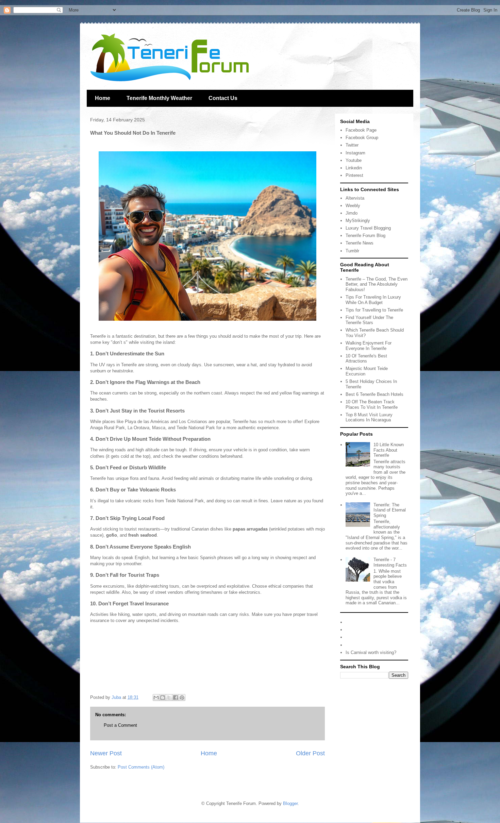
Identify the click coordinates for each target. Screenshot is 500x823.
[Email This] (156, 697)
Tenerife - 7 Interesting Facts (390, 562)
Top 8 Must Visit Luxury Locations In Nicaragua (369, 417)
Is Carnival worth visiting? (371, 652)
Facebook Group (362, 137)
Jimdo (351, 213)
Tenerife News (359, 243)
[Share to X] (169, 697)
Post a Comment (120, 725)
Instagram (355, 152)
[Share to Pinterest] (182, 697)
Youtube (354, 160)
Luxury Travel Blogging (368, 228)
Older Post (310, 753)
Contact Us (223, 98)
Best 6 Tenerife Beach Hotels (374, 394)
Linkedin (354, 167)
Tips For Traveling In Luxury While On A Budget (373, 300)
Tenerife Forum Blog (365, 235)
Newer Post (106, 753)
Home (102, 98)
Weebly (353, 205)
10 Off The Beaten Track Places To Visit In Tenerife (372, 404)
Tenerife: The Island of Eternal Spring (389, 510)
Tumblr (352, 250)
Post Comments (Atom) (141, 767)
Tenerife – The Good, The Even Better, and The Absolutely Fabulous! (376, 284)
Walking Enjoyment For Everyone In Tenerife (368, 345)
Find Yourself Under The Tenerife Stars (369, 320)
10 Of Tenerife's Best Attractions (366, 358)
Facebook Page (361, 130)
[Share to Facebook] (175, 697)
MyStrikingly (358, 220)
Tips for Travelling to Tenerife (374, 310)
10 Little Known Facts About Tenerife (388, 450)
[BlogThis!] (162, 697)
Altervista (355, 198)
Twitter (352, 145)
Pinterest (354, 175)
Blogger (290, 803)
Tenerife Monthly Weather (159, 98)
